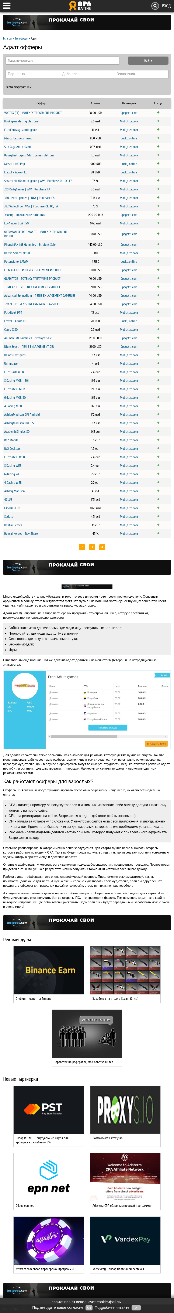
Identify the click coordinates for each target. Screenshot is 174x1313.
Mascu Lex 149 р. (14, 164)
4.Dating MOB (13, 406)
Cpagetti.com (129, 113)
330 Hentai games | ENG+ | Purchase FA (29, 198)
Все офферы (21, 38)
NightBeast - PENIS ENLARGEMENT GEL (29, 347)
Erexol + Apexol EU (15, 172)
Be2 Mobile (11, 440)
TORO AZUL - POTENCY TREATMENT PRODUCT (32, 287)
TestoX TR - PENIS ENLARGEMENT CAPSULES (32, 304)
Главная (7, 38)
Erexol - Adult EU (15, 321)
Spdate (8, 517)
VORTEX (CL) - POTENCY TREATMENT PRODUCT (33, 113)
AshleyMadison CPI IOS (19, 423)
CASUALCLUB (12, 508)
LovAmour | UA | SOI (16, 223)
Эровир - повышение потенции (24, 215)
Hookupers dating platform (21, 121)
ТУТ (136, 1307)
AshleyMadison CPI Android (22, 415)
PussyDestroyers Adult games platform (29, 155)
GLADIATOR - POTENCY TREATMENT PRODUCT (32, 279)
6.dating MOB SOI (15, 398)
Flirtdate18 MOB (14, 389)
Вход (166, 5)
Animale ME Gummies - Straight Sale (28, 338)
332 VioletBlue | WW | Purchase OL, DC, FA (31, 206)
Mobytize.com (129, 121)
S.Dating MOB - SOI (16, 381)
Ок (89, 1307)
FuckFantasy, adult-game (20, 130)
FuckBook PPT (13, 313)
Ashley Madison (14, 491)
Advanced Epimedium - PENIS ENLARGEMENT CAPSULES (39, 296)
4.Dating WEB (13, 483)
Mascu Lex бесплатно (18, 138)
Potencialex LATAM (16, 262)
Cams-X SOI (11, 330)
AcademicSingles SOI (17, 432)
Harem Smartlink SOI (17, 253)
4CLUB (8, 500)
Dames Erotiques (14, 355)
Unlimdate (11, 364)
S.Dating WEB (12, 466)
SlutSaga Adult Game (17, 147)
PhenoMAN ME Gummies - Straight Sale (30, 245)
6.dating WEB (12, 474)
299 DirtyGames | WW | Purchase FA (27, 189)
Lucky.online (129, 138)
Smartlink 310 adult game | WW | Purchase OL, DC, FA (38, 181)
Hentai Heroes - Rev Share (21, 534)
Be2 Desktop (12, 449)
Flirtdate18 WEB (14, 457)
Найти (148, 60)
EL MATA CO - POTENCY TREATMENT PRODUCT (33, 270)
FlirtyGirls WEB (14, 372)
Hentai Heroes (13, 525)
